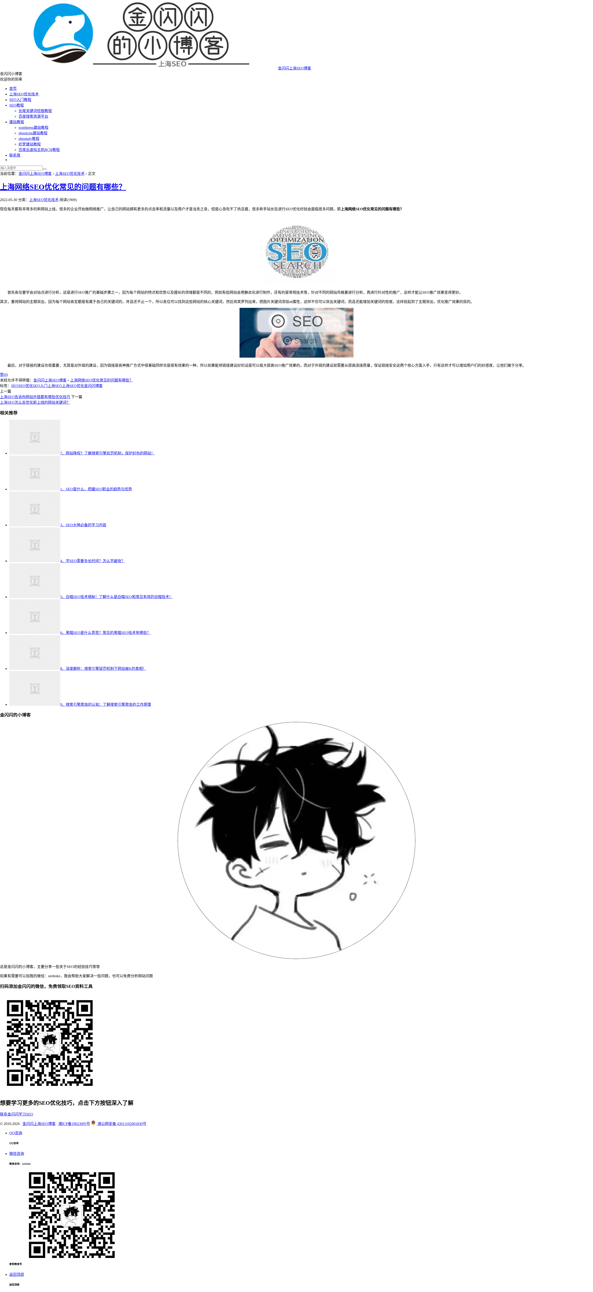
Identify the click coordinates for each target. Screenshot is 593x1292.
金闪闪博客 (93, 386)
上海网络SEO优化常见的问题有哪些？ (63, 187)
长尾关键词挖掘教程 (35, 111)
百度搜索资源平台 (33, 116)
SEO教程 (16, 105)
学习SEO (26, 1114)
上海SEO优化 (73, 386)
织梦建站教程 (30, 144)
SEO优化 (25, 386)
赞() (4, 375)
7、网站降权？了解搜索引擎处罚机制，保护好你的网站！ (107, 453)
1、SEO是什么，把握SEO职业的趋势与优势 (96, 489)
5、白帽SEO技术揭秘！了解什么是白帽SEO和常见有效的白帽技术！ (116, 597)
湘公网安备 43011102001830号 (121, 1124)
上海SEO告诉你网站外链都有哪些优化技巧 (35, 397)
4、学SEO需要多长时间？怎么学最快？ (92, 561)
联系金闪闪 (9, 1114)
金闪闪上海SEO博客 (294, 68)
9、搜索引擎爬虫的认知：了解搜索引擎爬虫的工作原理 (105, 704)
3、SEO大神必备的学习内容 (83, 525)
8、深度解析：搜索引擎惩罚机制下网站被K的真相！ (103, 669)
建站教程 (16, 122)
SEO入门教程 (20, 100)
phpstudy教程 (29, 139)
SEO (14, 386)
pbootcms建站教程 (33, 133)
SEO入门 (40, 386)
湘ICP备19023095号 (74, 1124)
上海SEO (54, 386)
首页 (13, 89)
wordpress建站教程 (33, 127)
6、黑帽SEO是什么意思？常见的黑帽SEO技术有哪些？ (105, 633)
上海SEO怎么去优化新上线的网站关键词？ (35, 402)
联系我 (14, 155)
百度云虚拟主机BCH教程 (39, 150)
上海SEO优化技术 (24, 94)
